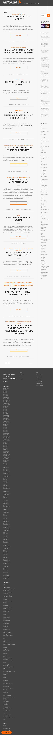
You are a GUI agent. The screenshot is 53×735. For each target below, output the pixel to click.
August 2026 (5, 388)
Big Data (42, 149)
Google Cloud (43, 200)
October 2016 (6, 563)
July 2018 (5, 532)
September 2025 (6, 404)
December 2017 (6, 542)
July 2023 (5, 443)
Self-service (30, 285)
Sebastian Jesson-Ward (26, 209)
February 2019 (6, 521)
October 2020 (6, 491)
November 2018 (6, 526)
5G (41, 127)
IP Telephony (43, 216)
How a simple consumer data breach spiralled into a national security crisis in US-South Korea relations (45, 110)
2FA (8, 177)
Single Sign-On (23, 286)
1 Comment (17, 209)
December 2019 (6, 506)
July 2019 (5, 514)
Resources (22, 374)
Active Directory (44, 128)
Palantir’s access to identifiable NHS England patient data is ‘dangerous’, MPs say (45, 104)
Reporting (43, 249)
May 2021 (5, 481)
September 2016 (6, 565)
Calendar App (43, 158)
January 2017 (6, 559)
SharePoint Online (15, 286)
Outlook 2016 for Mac (12, 285)
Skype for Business (45, 266)
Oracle (42, 237)
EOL (24, 282)
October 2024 (6, 421)
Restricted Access (44, 252)
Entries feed (6, 727)
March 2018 (5, 538)
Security (23, 14)
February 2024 (6, 433)
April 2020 (5, 500)
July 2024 (5, 425)
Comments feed (6, 728)
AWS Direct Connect (45, 141)
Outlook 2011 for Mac (45, 239)
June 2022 (5, 463)
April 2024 (5, 430)
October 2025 (6, 403)
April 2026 (5, 394)
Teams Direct (43, 273)
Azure (42, 143)
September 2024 (6, 422)
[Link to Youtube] (8, 15)
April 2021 (5, 482)
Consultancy (43, 171)
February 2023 (6, 451)
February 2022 (6, 467)
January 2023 (6, 452)
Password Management (23, 285)
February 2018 (6, 539)
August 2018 (5, 530)
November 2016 (6, 562)
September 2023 (6, 440)
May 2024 (5, 428)
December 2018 (6, 524)
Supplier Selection (44, 272)
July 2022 (5, 461)
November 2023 (6, 437)
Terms (21, 376)
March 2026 (5, 395)
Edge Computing (44, 189)
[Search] (13, 9)
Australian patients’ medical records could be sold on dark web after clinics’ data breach (45, 56)
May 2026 (5, 392)
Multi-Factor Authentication (23, 177)
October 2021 (6, 473)
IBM (41, 207)
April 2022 (5, 464)
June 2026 (5, 391)
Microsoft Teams (44, 224)
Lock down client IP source (8, 667)
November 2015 (6, 577)
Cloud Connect (44, 164)
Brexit (42, 155)
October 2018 (6, 527)
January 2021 (6, 487)
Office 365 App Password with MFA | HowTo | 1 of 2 (18, 292)
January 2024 (6, 434)
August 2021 (5, 476)
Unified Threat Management (9, 718)
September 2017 (6, 547)
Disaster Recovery (44, 186)
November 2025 (6, 401)
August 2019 (5, 512)
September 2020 (6, 493)
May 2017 (5, 553)
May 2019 (5, 517)
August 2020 (5, 494)
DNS (41, 188)
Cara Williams (26, 42)
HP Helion (43, 204)
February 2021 (6, 485)
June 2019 (5, 515)
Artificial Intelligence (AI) (8, 595)
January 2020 (6, 505)
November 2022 (6, 455)
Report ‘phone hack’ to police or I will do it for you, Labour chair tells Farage (44, 81)
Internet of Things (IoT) (8, 661)
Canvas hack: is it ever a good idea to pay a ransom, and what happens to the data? (45, 92)
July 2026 (5, 389)
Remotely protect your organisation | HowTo (18, 51)
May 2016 (5, 569)
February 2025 (6, 415)
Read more (18, 35)
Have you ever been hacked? (18, 17)
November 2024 (6, 419)
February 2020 (6, 503)
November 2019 (6, 508)
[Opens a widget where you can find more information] (6, 732)
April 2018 (5, 536)
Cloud (15, 79)
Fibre (37, 372)
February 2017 (6, 557)
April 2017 (5, 554)
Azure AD (43, 144)
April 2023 (5, 448)
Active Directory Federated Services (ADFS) (45, 131)
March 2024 (5, 431)
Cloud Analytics (44, 162)
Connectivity (43, 170)
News (18, 215)
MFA (15, 177)
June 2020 (5, 497)
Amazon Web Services (8, 592)
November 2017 (6, 544)
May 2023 (5, 446)
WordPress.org (6, 730)
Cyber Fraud (12, 145)
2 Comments (15, 316)
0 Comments (18, 42)
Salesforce (43, 257)
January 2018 (6, 541)
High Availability (44, 201)
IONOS (42, 215)
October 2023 (6, 439)
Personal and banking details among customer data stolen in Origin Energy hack (44, 45)
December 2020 (6, 488)
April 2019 (5, 518)
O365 (21, 283)
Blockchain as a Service (8, 607)
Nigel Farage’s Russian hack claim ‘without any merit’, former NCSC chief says (45, 87)
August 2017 (5, 548)
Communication (20, 79)
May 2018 (5, 535)
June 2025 (5, 409)
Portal (21, 379)
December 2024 (6, 418)
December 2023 (6, 436)
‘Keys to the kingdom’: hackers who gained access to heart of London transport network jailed (45, 51)
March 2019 (5, 520)
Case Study (43, 159)
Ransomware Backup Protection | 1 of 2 (19, 254)
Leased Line (43, 218)
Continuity (19, 248)
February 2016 (6, 574)
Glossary (42, 198)
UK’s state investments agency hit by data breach (45, 36)
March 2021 (5, 484)
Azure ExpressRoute (45, 146)
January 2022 (6, 469)
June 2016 (5, 568)
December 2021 (6, 470)
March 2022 (5, 466)
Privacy (21, 372)
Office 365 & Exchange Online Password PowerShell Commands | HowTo (18, 329)
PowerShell (18, 323)
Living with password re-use (18, 219)
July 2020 (5, 496)
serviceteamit (23, 243)
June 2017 (5, 551)
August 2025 (5, 406)
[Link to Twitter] (4, 15)
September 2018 (6, 529)
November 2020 (6, 490)
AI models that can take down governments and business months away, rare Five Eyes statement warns (45, 62)
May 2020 (5, 499)
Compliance (6, 145)
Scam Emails (18, 14)
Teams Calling (39, 381)
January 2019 (6, 523)
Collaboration (43, 165)
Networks (43, 230)
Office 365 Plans (39, 385)
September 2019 (6, 511)
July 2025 (5, 407)
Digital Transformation (16, 47)
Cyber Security (25, 248)
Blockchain (43, 150)
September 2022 (6, 458)
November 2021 (6, 472)
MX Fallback (43, 228)
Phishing (14, 14)
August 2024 (5, 424)
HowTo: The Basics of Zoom (18, 83)
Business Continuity (12, 248)
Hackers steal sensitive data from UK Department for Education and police (45, 39)
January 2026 (6, 398)
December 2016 (6, 560)
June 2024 (5, 427)
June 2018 (5, 533)
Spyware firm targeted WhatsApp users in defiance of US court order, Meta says (45, 75)
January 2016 (6, 575)
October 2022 (6, 457)
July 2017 (5, 550)
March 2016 (5, 572)
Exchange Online (28, 282)
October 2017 (6, 545)
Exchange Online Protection (9, 644)
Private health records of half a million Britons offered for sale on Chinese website (45, 116)
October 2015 (6, 578)
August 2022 (5, 460)
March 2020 (5, 502)
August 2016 (5, 566)
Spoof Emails (30, 145)
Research (19, 145)
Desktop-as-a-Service (7, 634)
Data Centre (43, 177)
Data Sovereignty (44, 179)
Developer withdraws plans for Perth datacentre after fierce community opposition (45, 98)
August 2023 (5, 442)
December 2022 (6, 454)
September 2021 (6, 475)
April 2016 (5, 571)
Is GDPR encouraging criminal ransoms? (18, 148)
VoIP (42, 278)
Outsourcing (43, 242)
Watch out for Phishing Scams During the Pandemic (18, 115)
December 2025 (6, 400)
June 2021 (5, 479)
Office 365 (25, 283)
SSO (41, 270)
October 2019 (6, 509)
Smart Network (44, 267)
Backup (5, 248)
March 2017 (5, 556)
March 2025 (5, 413)
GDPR (16, 145)
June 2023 (5, 445)
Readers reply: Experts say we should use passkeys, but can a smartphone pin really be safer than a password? (45, 69)
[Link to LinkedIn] (6, 15)
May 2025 (5, 410)
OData (42, 234)
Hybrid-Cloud (43, 206)
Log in (4, 725)
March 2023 (5, 449)
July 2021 (5, 478)
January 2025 (6, 416)
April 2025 (5, 412)
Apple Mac (7, 282)
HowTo (5, 283)
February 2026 (6, 397)
